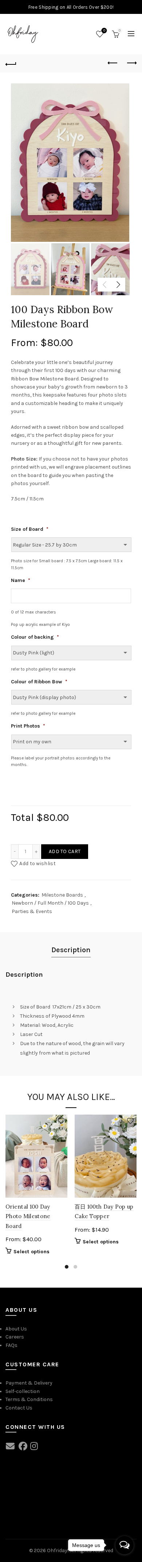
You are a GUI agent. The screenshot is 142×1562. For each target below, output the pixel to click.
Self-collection (22, 1391)
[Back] (11, 63)
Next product (131, 63)
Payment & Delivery (28, 1383)
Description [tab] (71, 950)
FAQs (11, 1345)
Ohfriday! (57, 1550)
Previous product (113, 63)
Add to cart (64, 851)
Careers (14, 1337)
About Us (16, 1329)
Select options (31, 1252)
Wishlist (104, 31)
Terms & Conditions (29, 1399)
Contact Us (18, 1408)
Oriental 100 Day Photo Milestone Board (28, 1216)
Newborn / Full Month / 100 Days (50, 903)
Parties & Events (32, 911)
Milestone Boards (62, 895)
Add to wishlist (37, 863)
